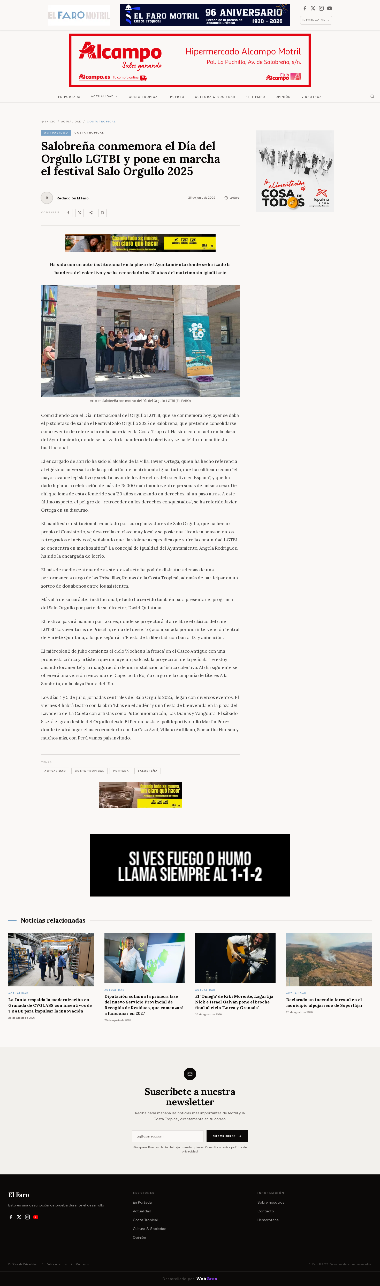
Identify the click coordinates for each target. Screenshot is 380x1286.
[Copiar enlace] (102, 213)
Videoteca (311, 97)
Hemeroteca (268, 1220)
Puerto (177, 97)
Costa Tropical (144, 97)
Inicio (50, 121)
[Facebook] (304, 8)
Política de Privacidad (22, 1264)
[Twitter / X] (79, 213)
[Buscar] (372, 96)
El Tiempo (255, 97)
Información (314, 20)
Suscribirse (224, 1136)
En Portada (69, 97)
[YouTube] (329, 8)
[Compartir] (91, 213)
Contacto (265, 1211)
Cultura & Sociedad (215, 97)
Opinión (283, 97)
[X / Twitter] (313, 8)
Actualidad (102, 96)
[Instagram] (321, 8)
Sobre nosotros (270, 1202)
